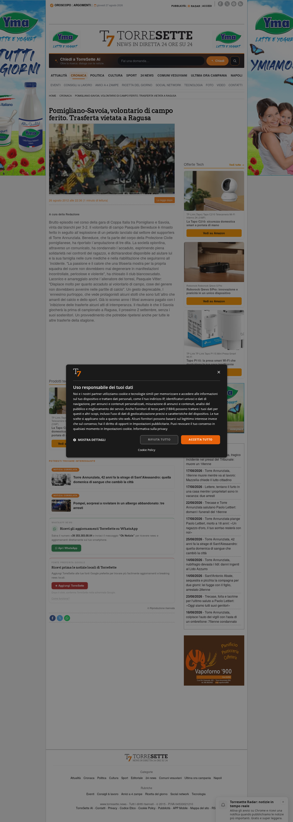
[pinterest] (233, 3)
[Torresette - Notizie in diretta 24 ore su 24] (146, 758)
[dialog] (146, 410)
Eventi (90, 794)
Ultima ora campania (197, 778)
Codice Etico (128, 808)
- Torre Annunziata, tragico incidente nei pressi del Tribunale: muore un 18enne (213, 459)
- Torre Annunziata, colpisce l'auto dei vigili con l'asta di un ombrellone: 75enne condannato (211, 617)
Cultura (113, 778)
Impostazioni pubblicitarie (151, 424)
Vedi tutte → (236, 165)
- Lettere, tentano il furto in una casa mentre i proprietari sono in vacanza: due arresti (213, 491)
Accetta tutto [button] (200, 440)
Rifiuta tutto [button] (159, 440)
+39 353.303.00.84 (81, 535)
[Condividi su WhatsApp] (67, 618)
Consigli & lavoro (107, 794)
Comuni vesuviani (170, 778)
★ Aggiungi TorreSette (69, 585)
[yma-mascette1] (228, 39)
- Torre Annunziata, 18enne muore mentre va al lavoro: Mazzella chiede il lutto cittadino (211, 475)
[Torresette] (146, 38)
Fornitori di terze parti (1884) (155, 409)
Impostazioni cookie (118, 429)
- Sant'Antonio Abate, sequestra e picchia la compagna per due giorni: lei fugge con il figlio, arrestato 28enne (212, 582)
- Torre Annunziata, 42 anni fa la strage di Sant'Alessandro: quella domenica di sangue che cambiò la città (211, 546)
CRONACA (65, 95)
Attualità (75, 778)
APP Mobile (180, 808)
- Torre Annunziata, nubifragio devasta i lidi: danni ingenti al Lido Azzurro (212, 564)
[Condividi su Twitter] (60, 618)
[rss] (240, 3)
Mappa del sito (199, 808)
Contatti (100, 808)
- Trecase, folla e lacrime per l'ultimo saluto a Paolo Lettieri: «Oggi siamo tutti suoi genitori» (212, 601)
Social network (179, 794)
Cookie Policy (146, 808)
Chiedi (219, 60)
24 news (151, 778)
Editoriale (137, 778)
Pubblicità (164, 808)
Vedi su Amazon (214, 233)
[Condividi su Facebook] (53, 618)
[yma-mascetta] (65, 39)
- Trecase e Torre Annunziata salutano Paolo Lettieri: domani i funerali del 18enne (211, 507)
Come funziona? (61, 598)
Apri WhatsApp (67, 548)
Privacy (112, 808)
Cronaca (89, 778)
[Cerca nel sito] (234, 60)
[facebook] (220, 3)
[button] (89, 440)
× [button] (218, 372)
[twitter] (227, 3)
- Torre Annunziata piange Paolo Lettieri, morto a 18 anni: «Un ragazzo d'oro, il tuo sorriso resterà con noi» (213, 525)
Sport (124, 778)
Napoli (218, 778)
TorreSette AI (84, 808)
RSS (214, 808)
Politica (101, 778)
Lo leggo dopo (165, 200)
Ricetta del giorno (156, 794)
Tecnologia (199, 794)
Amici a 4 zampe (131, 794)
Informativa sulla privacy (150, 429)
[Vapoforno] (214, 660)
